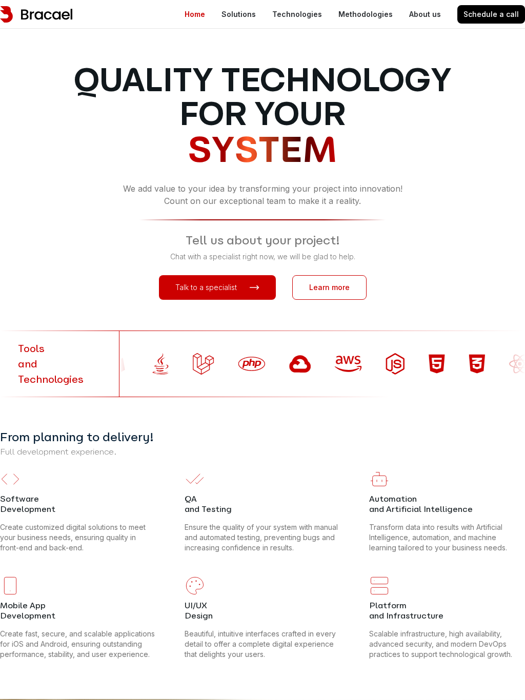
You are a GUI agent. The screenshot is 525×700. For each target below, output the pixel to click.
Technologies (297, 14)
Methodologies (365, 14)
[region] (262, 350)
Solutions (238, 14)
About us (425, 14)
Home (195, 14)
